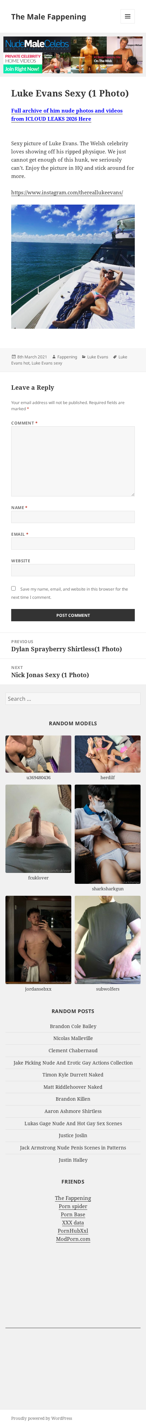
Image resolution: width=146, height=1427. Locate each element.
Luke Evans (97, 357)
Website (20, 561)
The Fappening (73, 1197)
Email (20, 534)
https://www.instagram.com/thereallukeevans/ (67, 192)
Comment (24, 423)
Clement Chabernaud (73, 1050)
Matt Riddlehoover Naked (73, 1087)
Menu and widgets (128, 23)
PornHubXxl (73, 1230)
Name (19, 507)
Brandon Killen (73, 1099)
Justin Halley (73, 1160)
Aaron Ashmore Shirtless (73, 1111)
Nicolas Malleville (73, 1038)
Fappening (67, 357)
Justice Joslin (73, 1135)
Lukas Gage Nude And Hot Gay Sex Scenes (73, 1123)
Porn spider (73, 1206)
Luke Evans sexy (47, 363)
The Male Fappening (48, 16)
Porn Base (73, 1214)
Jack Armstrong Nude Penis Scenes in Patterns (73, 1147)
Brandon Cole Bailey (73, 1026)
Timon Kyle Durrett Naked (73, 1074)
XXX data (73, 1222)
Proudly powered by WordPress (41, 1418)
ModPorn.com (73, 1238)
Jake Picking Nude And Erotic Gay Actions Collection (73, 1062)
